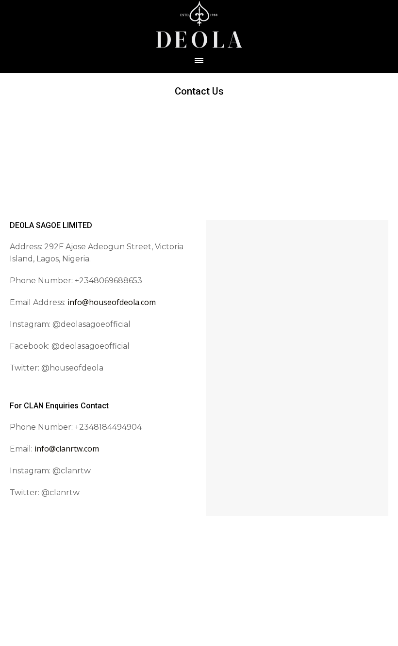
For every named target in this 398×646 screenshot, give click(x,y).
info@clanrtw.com (66, 448)
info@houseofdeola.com (111, 302)
